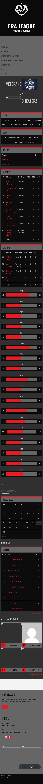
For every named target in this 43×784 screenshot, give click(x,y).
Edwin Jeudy (12, 603)
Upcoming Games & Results (10, 56)
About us (4, 47)
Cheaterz (5, 164)
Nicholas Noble (13, 571)
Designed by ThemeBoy (8, 777)
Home (3, 42)
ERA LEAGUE (21, 26)
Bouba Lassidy (17, 581)
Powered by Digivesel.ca (29, 767)
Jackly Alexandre (18, 587)
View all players (36, 613)
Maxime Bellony (13, 576)
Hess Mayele (16, 565)
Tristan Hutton (13, 598)
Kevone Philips (17, 608)
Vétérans (5, 159)
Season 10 (4, 51)
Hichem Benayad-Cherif (9, 232)
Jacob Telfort (13, 592)
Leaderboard (5, 65)
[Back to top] (5, 707)
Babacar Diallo (17, 560)
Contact (4, 73)
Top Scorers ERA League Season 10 (12, 60)
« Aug (4, 536)
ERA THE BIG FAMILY (9, 491)
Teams (3, 69)
